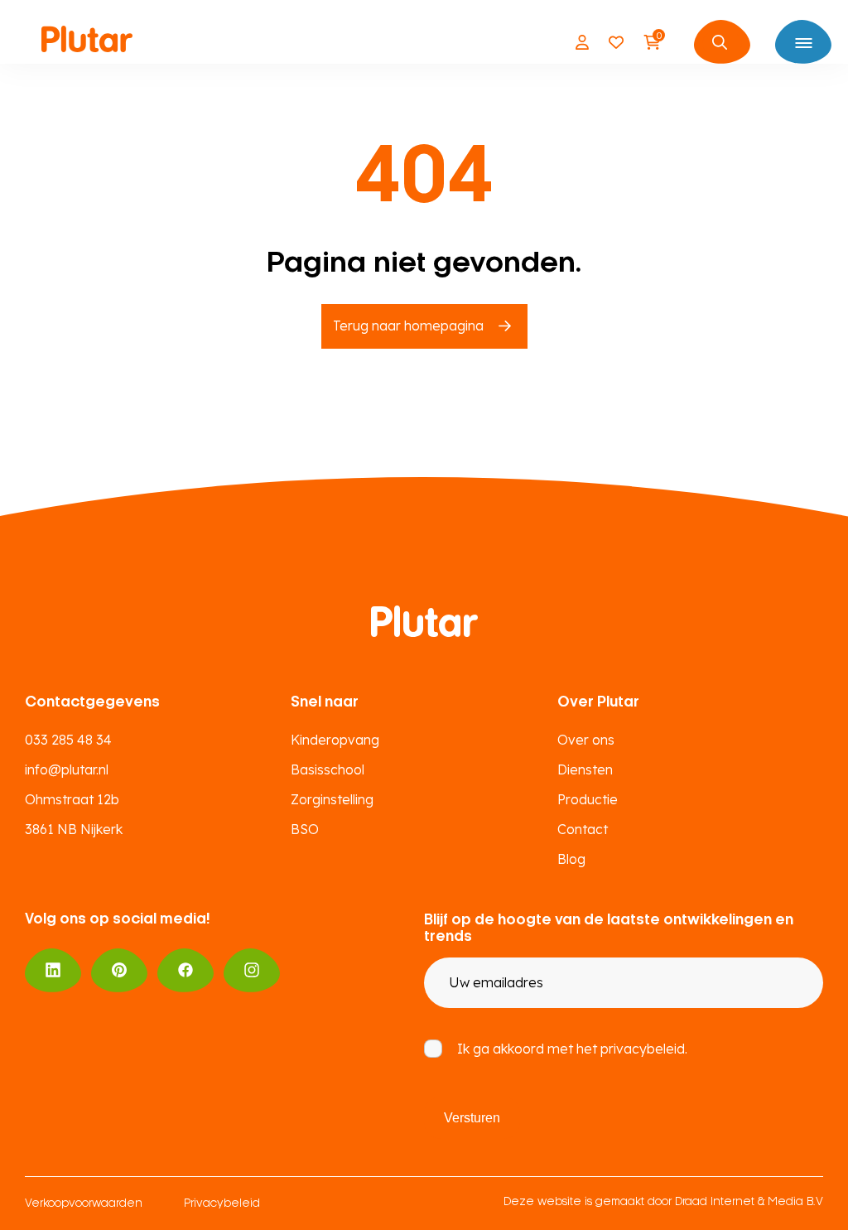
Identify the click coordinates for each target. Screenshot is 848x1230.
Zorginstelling (332, 799)
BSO (305, 829)
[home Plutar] (86, 42)
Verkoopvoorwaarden (83, 1204)
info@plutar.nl (66, 769)
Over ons (585, 739)
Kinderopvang (335, 739)
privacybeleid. (643, 1048)
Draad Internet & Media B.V (749, 1202)
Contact (582, 829)
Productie (587, 799)
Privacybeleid (222, 1204)
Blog (571, 859)
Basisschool (327, 769)
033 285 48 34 (68, 739)
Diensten (585, 769)
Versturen (472, 1118)
